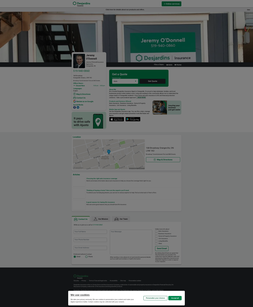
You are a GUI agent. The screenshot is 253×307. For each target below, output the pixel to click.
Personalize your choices (155, 298)
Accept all (175, 298)
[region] (126, 298)
